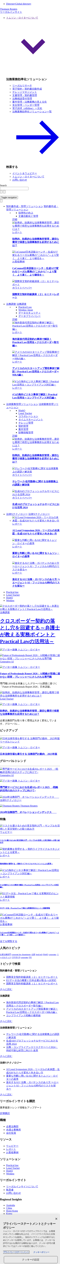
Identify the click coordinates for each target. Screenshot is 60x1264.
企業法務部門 (5, 954)
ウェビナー (6, 832)
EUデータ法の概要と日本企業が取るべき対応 (31, 980)
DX (30, 957)
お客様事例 (18, 261)
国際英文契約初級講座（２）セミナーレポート (32, 977)
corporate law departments (21, 954)
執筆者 (10, 1189)
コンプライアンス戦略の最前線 (23, 1015)
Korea (9, 1213)
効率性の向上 (25, 212)
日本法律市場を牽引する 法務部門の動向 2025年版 (28, 754)
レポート (17, 232)
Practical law (12, 592)
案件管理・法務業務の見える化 (29, 101)
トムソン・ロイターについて (28, 176)
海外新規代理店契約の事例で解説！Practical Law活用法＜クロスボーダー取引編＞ (35, 342)
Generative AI (7, 661)
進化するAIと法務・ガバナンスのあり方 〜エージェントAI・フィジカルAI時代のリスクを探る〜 (36, 582)
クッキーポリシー (41, 1252)
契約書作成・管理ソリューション (24, 206)
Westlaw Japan (25, 310)
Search (3, 185)
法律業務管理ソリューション (22, 404)
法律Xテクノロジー (17, 514)
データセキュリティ (29, 313)
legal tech (39, 954)
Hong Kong (12, 1211)
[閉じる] (56, 1218)
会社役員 (11, 1133)
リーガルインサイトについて (22, 1186)
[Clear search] (1, 191)
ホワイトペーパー (22, 287)
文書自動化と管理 (28, 216)
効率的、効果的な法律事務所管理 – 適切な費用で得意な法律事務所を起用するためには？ (35, 242)
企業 (33, 954)
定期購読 (5, 1113)
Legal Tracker (25, 413)
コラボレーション (28, 416)
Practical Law (25, 307)
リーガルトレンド (10, 741)
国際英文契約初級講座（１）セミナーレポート (32, 983)
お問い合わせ (19, 180)
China (9, 1208)
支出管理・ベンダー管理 (25, 105)
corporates (52, 954)
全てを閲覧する (8, 941)
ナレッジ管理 (25, 422)
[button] (33, 45)
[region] (30, 1239)
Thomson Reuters (29, 805)
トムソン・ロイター (28, 649)
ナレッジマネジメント (24, 92)
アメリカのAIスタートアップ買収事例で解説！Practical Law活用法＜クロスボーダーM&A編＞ (35, 371)
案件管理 (23, 429)
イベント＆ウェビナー (24, 173)
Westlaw (10, 600)
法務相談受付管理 (22, 98)
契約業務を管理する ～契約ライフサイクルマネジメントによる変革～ (26, 864)
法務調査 (11, 304)
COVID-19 (16, 957)
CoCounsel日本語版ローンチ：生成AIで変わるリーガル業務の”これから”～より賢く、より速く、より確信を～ (35, 271)
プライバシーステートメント (16, 1252)
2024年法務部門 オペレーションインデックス (28, 812)
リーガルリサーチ (22, 85)
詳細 (14, 219)
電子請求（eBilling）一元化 (27, 108)
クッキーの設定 (30, 1259)
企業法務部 (12, 1126)
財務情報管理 (25, 432)
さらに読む (6, 989)
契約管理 (23, 426)
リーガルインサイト (11, 12)
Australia (10, 1205)
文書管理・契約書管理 (24, 95)
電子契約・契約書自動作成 (27, 88)
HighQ (21, 410)
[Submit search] (4, 191)
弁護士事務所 (13, 1129)
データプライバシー (29, 316)
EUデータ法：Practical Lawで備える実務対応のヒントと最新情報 (25, 908)
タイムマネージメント (30, 419)
